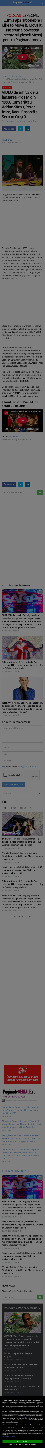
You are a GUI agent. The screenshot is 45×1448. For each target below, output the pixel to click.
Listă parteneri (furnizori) (8, 1436)
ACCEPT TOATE (22, 1441)
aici (25, 1417)
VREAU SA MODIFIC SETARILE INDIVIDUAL (22, 1444)
